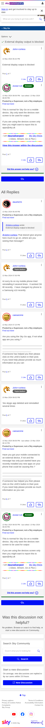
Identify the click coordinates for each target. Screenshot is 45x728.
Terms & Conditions (35, 700)
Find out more (8, 104)
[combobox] (20, 19)
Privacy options (7, 700)
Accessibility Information (34, 703)
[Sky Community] (15, 3)
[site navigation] (2, 3)
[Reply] (39, 79)
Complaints (6, 705)
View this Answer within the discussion (22, 145)
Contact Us (39, 705)
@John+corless (12, 225)
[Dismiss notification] (42, 11)
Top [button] (24, 695)
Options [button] (4, 37)
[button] (41, 48)
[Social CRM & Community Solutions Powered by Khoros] (37, 722)
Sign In (42, 4)
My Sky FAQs (35, 136)
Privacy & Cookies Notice (11, 703)
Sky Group (6, 707)
